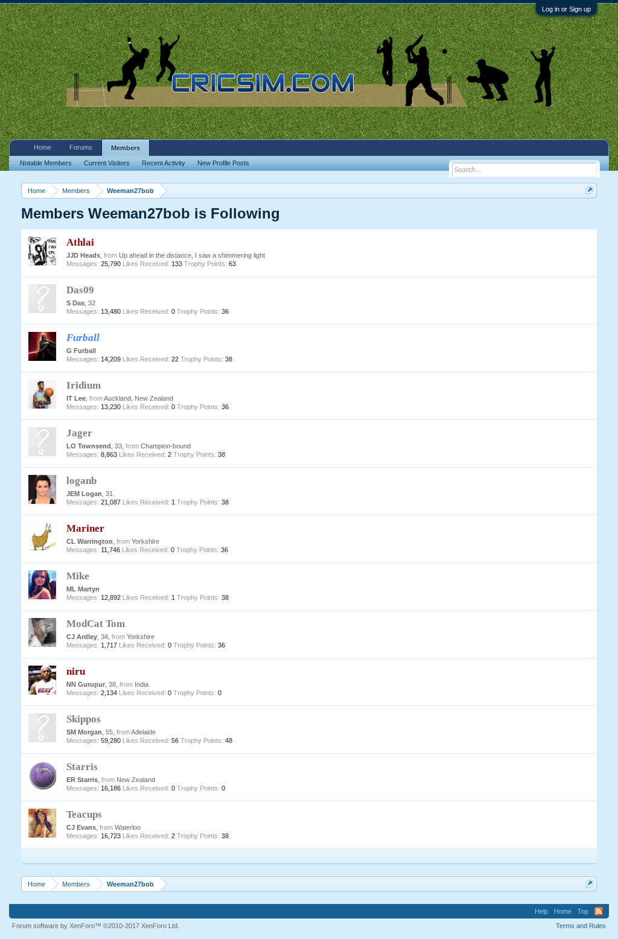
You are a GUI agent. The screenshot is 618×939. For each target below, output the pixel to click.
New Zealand (135, 779)
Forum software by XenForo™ (95, 925)
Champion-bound (166, 446)
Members (125, 147)
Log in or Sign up (566, 9)
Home (42, 147)
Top (583, 911)
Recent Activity (163, 163)
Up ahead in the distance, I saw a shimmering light (192, 255)
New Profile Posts (223, 163)
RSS (598, 911)
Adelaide (143, 732)
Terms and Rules (581, 925)
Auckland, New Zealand (138, 398)
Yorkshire (145, 541)
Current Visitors (107, 163)
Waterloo (128, 827)
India (141, 684)
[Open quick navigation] (589, 190)
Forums (80, 147)
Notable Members (46, 163)
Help (541, 911)
